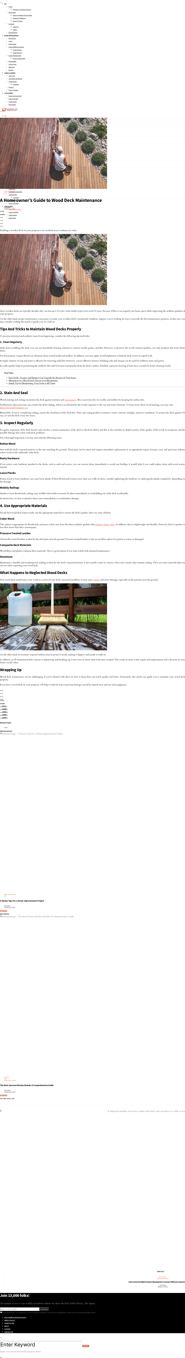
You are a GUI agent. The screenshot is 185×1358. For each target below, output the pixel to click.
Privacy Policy (9, 1320)
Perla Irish (7, 207)
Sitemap (7, 1329)
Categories (8, 93)
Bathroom (12, 67)
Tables (15, 30)
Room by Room (18, 21)
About (6, 1326)
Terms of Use (9, 1323)
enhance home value (105, 524)
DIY (5, 4)
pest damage (70, 399)
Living (10, 41)
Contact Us (8, 1332)
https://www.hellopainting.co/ (14, 407)
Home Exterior (17, 53)
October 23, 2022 (9, 209)
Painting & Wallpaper (19, 18)
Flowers (11, 87)
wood (5, 727)
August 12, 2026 (163, 1286)
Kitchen (11, 70)
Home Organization (19, 58)
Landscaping (13, 82)
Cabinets (16, 27)
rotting (96, 579)
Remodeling (12, 61)
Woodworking (13, 33)
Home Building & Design (16, 47)
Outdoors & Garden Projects (22, 10)
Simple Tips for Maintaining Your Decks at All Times (32, 383)
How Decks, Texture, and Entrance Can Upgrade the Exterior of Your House (42, 377)
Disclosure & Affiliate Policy (15, 1317)
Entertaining (12, 44)
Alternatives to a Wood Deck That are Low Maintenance (33, 380)
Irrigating (16, 84)
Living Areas (12, 64)
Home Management (15, 56)
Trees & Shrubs (13, 90)
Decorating (12, 12)
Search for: (3, 1340)
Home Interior (17, 50)
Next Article (4, 914)
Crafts (10, 7)
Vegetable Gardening (15, 79)
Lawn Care (12, 76)
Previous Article (6, 731)
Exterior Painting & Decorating (22, 15)
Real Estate (12, 38)
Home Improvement (11, 35)
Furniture (11, 24)
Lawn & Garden (9, 73)
